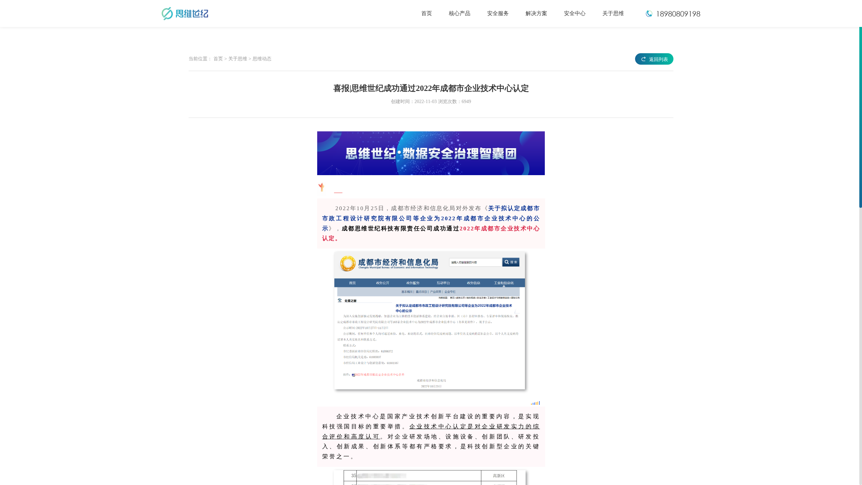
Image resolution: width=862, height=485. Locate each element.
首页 (218, 58)
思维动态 (262, 58)
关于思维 (238, 58)
